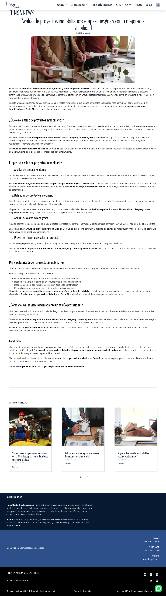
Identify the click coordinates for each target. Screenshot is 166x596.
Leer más (15, 467)
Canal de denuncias (83, 591)
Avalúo (14, 88)
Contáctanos (15, 366)
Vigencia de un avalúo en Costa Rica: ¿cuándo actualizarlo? (134, 455)
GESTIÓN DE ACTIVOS (78, 5)
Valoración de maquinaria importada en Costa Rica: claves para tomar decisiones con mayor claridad (30, 456)
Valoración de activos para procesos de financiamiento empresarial (82, 455)
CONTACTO (138, 5)
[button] (158, 5)
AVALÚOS (60, 5)
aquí (18, 525)
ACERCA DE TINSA (122, 5)
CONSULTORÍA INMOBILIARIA (102, 5)
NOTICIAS (149, 5)
